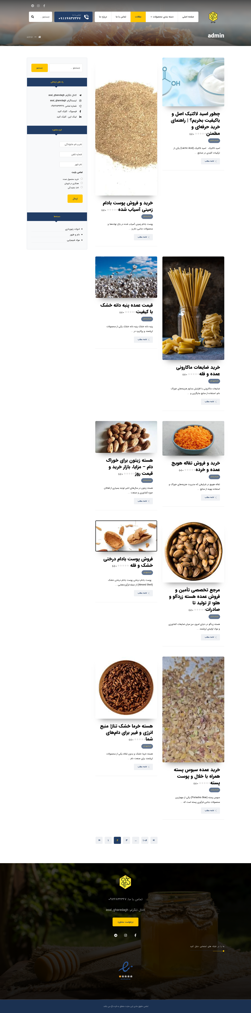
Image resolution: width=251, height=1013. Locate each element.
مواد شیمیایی (73, 240)
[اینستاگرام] (38, 6)
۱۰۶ (144, 840)
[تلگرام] (32, 6)
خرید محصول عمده (71, 179)
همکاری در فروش (71, 183)
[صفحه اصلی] (39, 37)
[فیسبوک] (44, 6)
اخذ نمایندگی (73, 187)
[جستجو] (32, 16)
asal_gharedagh (117, 910)
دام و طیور (75, 234)
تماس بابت (77, 172)
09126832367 (117, 899)
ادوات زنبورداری (72, 229)
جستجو (39, 68)
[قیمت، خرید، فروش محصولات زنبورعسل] (213, 17)
